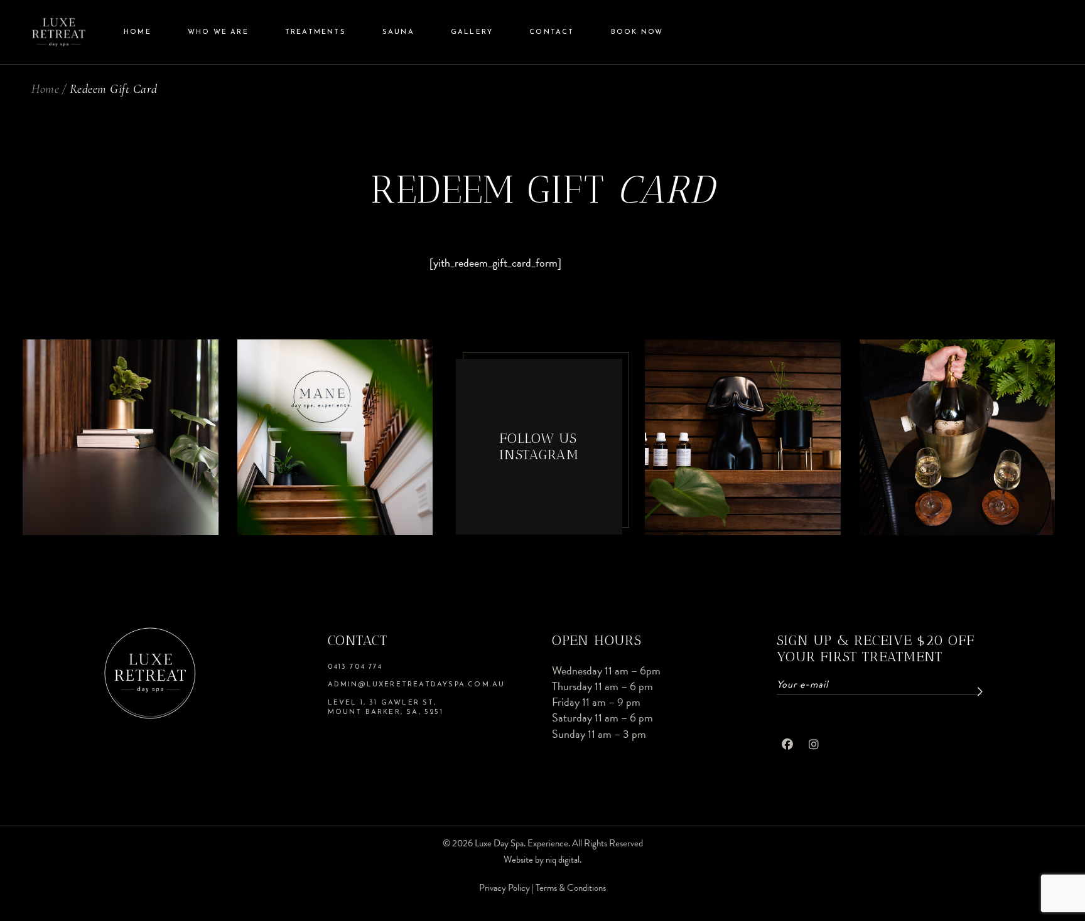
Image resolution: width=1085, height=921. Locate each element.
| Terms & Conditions (569, 888)
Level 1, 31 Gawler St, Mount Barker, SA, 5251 (385, 708)
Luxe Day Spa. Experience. (522, 843)
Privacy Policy (505, 888)
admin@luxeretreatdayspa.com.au (416, 684)
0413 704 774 (355, 667)
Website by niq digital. (542, 859)
